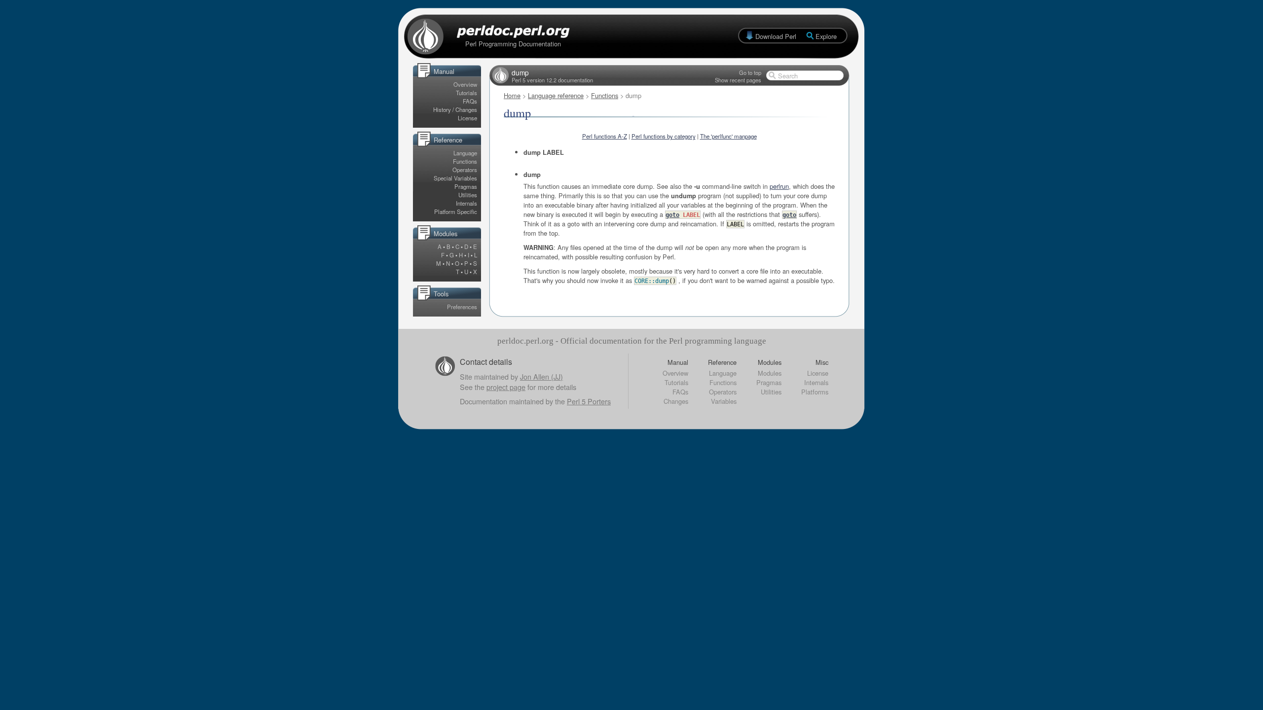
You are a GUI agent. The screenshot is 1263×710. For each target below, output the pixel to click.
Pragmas (465, 186)
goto (672, 214)
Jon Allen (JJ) (541, 376)
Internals (466, 203)
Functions (465, 161)
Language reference (556, 95)
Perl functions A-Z (604, 136)
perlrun (779, 186)
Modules (769, 373)
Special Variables (455, 178)
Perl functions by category (664, 136)
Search (788, 75)
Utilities (467, 195)
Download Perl (775, 36)
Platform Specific (455, 211)
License (467, 118)
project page (505, 387)
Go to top (750, 72)
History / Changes (455, 109)
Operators (464, 170)
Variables (724, 401)
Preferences (462, 307)
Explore (826, 36)
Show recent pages (738, 80)
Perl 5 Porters (589, 401)
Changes (676, 401)
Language (465, 153)
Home (512, 95)
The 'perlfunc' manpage (728, 136)
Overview (465, 84)
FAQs (470, 101)
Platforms (814, 391)
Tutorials (466, 93)
